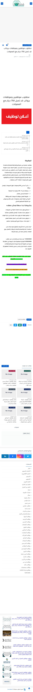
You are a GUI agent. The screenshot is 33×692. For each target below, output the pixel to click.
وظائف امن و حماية (25, 554)
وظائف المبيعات (26, 540)
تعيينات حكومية (26, 492)
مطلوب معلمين (26, 505)
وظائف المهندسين (25, 548)
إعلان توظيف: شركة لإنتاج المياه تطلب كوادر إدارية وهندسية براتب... (9, 401)
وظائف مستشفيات (25, 567)
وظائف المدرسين (26, 543)
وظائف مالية (27, 564)
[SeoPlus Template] (25, 689)
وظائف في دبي (26, 562)
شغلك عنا (10, 689)
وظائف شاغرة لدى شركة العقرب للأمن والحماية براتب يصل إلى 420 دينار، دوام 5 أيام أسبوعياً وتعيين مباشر (21, 653)
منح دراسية (27, 508)
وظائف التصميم (26, 522)
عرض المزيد (5, 366)
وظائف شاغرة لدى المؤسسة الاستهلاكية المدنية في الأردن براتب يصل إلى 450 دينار (21, 619)
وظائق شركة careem (25, 570)
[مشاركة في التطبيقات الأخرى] (11, 325)
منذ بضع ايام (13, 416)
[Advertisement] (16, 25)
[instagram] (20, 456)
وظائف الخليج (27, 527)
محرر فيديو (27, 503)
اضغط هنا (9, 269)
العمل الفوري (27, 481)
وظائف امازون (26, 551)
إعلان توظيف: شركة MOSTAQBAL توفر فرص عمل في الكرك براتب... (25, 401)
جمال (29, 495)
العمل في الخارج (26, 484)
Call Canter (27, 572)
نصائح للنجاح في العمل (24, 514)
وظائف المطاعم (26, 546)
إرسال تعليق (26, 433)
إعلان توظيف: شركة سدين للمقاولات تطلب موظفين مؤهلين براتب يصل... (9, 383)
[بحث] (2, 3)
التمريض (28, 476)
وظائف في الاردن (27, 45)
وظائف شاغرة (26, 556)
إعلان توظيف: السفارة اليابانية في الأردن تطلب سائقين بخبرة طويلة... (25, 420)
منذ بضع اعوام (24, 135)
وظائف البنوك (27, 516)
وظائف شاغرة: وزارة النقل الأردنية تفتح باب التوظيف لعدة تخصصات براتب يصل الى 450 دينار (21, 626)
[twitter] (27, 456)
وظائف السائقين (26, 530)
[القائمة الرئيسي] (31, 3)
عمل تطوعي (27, 500)
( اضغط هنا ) (19, 259)
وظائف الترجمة (26, 519)
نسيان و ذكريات (26, 511)
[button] (24, 325)
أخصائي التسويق (26, 471)
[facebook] (12, 456)
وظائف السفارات (26, 532)
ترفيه (29, 489)
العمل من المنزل (26, 487)
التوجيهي (28, 479)
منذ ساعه (28, 379)
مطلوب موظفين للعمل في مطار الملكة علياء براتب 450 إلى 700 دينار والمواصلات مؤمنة (21, 632)
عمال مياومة (27, 497)
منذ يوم (29, 398)
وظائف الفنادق (26, 538)
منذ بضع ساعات (12, 379)
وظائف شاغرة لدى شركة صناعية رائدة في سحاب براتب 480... (25, 383)
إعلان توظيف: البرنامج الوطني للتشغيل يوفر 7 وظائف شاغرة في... (10, 420)
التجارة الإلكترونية (26, 473)
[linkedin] (5, 456)
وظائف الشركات (26, 535)
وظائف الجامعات (26, 524)
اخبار (29, 468)
